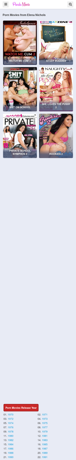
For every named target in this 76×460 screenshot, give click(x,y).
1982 (10, 440)
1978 (10, 431)
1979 (45, 431)
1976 (10, 427)
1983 (45, 440)
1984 (10, 444)
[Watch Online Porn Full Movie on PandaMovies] (21, 4)
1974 (10, 423)
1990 (10, 457)
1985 (45, 444)
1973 (45, 418)
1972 (10, 418)
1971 (45, 414)
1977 (45, 427)
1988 (10, 453)
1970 (10, 414)
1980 (10, 435)
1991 (45, 457)
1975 (45, 423)
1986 (10, 448)
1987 (45, 448)
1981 (45, 435)
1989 (45, 453)
